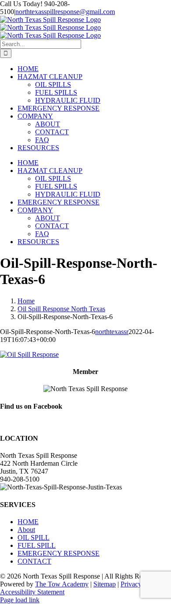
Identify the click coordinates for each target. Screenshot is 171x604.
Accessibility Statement (32, 592)
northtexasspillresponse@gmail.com (65, 11)
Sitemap (104, 584)
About (26, 529)
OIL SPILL (34, 537)
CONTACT (34, 561)
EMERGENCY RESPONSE (59, 553)
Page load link (19, 600)
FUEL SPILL (37, 545)
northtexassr (111, 331)
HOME (28, 521)
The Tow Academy (62, 584)
